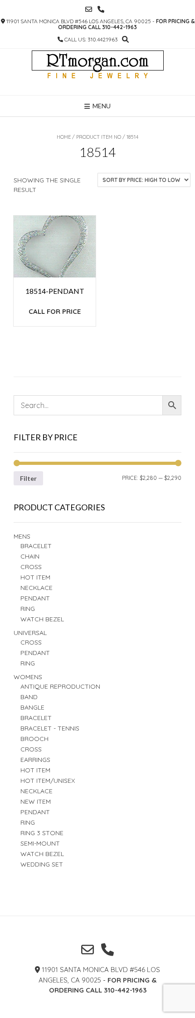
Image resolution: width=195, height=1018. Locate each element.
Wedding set (41, 864)
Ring (27, 663)
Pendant (35, 598)
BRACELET (36, 546)
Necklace (36, 588)
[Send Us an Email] (88, 9)
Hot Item (35, 577)
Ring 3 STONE (41, 833)
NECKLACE (36, 791)
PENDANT (35, 653)
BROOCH (34, 739)
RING (27, 609)
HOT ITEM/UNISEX (47, 780)
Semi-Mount (40, 843)
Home (64, 137)
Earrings (35, 760)
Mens (22, 536)
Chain (29, 556)
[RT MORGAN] (98, 71)
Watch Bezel (42, 619)
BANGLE (32, 707)
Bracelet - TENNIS (49, 728)
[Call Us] (101, 9)
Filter (28, 478)
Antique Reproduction (60, 686)
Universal (30, 633)
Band (29, 697)
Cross (31, 567)
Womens (28, 677)
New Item (35, 801)
